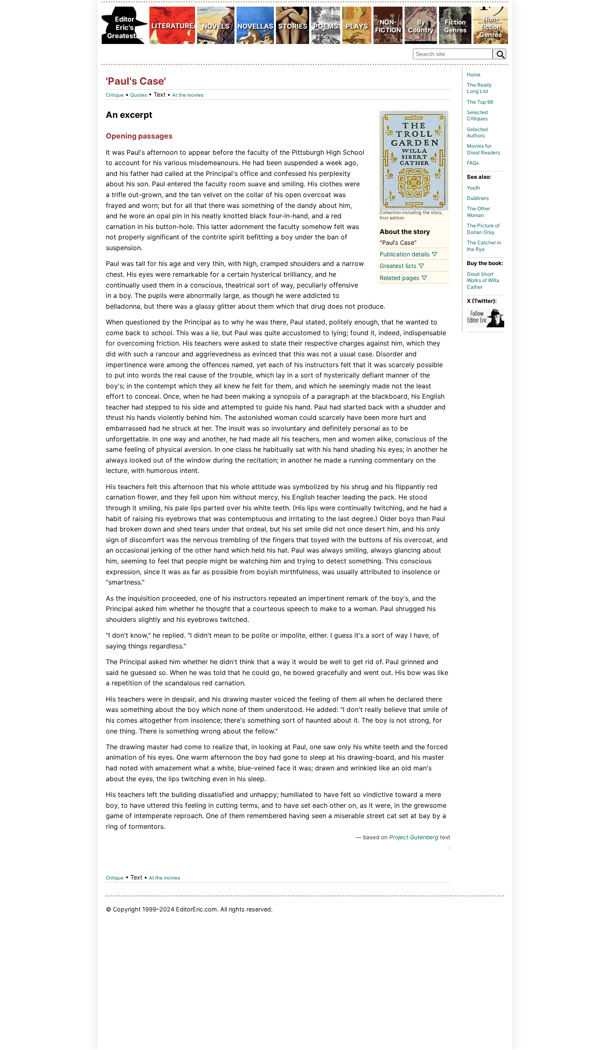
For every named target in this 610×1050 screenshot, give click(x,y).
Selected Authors (477, 132)
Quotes (138, 95)
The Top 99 (480, 102)
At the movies (187, 95)
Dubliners (478, 198)
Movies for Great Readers (483, 149)
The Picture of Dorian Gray (483, 228)
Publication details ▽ (409, 254)
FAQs (473, 163)
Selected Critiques (477, 115)
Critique (115, 95)
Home (474, 74)
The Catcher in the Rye (484, 245)
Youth (473, 188)
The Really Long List (479, 88)
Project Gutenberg (413, 837)
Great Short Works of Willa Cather (483, 280)
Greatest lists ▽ (402, 265)
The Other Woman (478, 211)
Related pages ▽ (403, 277)
